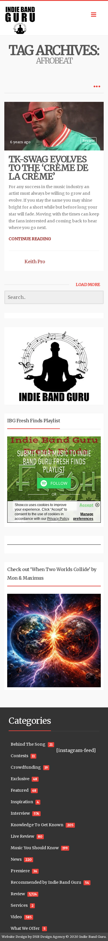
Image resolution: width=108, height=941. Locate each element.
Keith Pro (34, 261)
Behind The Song (28, 744)
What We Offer (25, 928)
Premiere (20, 870)
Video (16, 916)
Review (88, 140)
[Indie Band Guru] (54, 18)
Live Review (22, 836)
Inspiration (22, 801)
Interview (20, 813)
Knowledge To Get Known (37, 824)
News (16, 859)
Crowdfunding (26, 767)
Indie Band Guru (92, 937)
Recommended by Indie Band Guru (46, 882)
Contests (19, 755)
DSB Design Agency (49, 937)
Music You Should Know (35, 847)
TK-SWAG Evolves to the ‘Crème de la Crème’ (48, 168)
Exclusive (20, 778)
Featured (20, 790)
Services (19, 905)
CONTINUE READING (30, 238)
